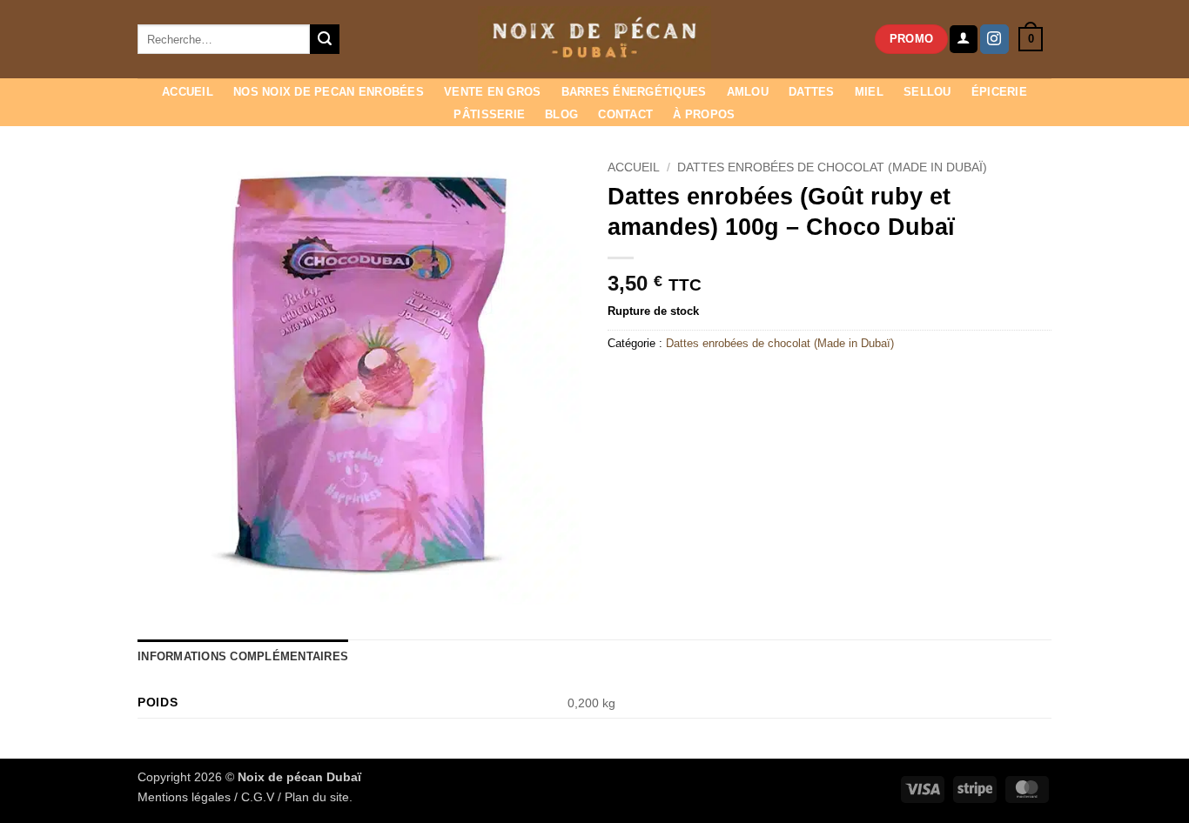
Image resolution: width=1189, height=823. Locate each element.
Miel (869, 91)
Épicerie (999, 91)
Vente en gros (492, 91)
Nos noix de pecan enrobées (328, 91)
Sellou (927, 91)
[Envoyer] (324, 39)
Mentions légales (184, 797)
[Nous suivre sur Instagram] (994, 39)
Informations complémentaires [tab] (243, 656)
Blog (561, 114)
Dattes (812, 91)
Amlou (748, 91)
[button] (963, 39)
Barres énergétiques (634, 91)
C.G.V (257, 797)
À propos (704, 114)
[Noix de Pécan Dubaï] (594, 39)
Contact (625, 114)
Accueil (187, 91)
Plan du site (317, 797)
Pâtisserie (489, 114)
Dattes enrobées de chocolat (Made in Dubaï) (832, 167)
